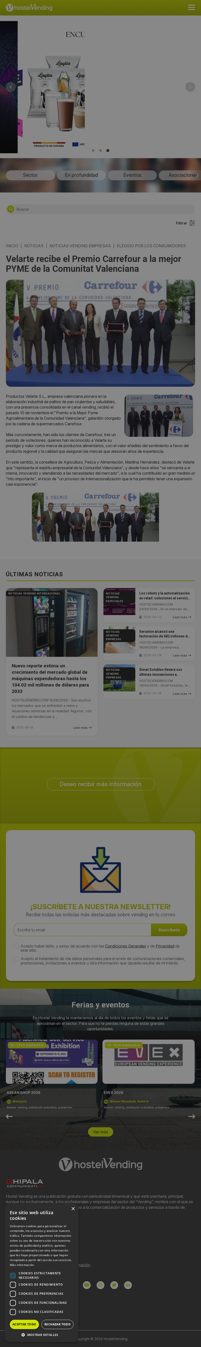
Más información (22, 1265)
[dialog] (100, 673)
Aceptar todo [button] (25, 1324)
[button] (42, 1334)
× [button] (73, 1209)
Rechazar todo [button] (57, 1324)
